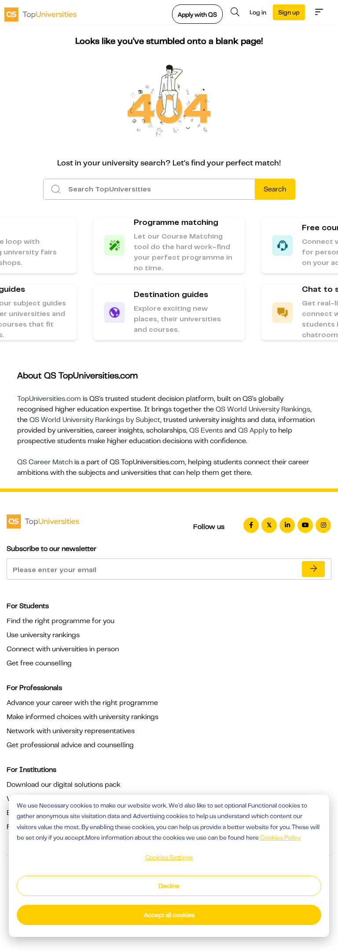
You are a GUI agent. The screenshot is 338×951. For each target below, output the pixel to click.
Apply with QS (197, 14)
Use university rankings (43, 635)
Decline (169, 886)
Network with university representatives (71, 731)
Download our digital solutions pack (64, 784)
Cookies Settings (169, 857)
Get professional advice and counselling (70, 745)
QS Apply (253, 430)
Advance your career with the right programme (82, 702)
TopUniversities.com (49, 398)
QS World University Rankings (263, 409)
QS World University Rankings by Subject (94, 419)
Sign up (289, 12)
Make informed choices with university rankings (82, 716)
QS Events (206, 430)
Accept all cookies (169, 915)
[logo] (40, 11)
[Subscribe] (313, 569)
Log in (258, 12)
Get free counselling (39, 663)
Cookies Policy (280, 837)
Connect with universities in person (63, 649)
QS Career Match (45, 462)
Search (275, 189)
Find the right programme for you (60, 621)
